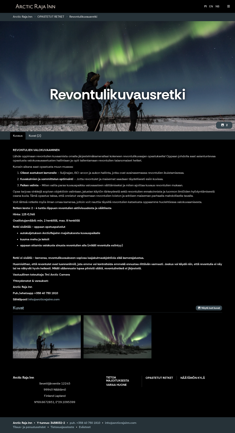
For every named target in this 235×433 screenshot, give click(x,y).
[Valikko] (228, 6)
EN (211, 6)
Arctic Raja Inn (22, 17)
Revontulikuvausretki (83, 17)
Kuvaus (18, 136)
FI (205, 6)
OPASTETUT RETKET (50, 17)
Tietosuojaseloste (62, 427)
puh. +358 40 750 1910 (85, 423)
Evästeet (85, 427)
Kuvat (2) (35, 136)
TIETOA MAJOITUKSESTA (117, 379)
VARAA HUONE (116, 385)
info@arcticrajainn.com (120, 423)
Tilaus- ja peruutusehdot (29, 427)
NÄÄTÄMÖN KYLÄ (192, 378)
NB (217, 6)
